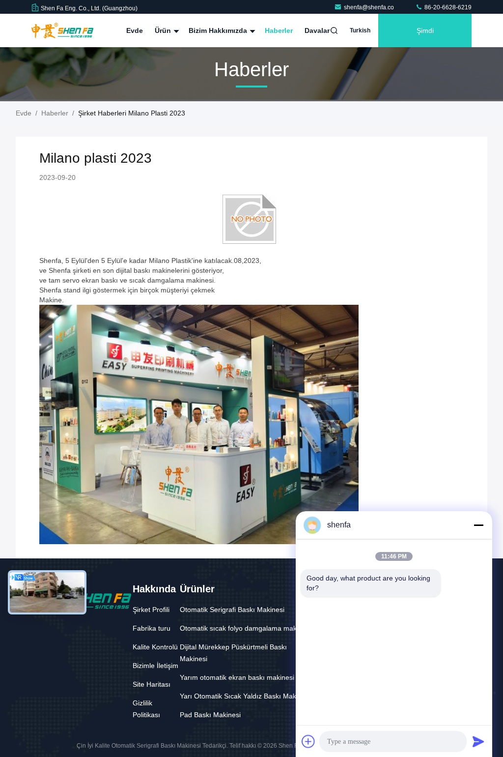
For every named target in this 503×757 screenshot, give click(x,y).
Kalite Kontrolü (155, 647)
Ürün (164, 30)
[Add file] (308, 741)
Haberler (279, 30)
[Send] (478, 741)
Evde (134, 30)
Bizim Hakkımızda (219, 30)
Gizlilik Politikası (146, 709)
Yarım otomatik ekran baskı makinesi (237, 677)
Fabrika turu (151, 628)
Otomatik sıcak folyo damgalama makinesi (245, 628)
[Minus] (478, 525)
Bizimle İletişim (155, 666)
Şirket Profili (151, 609)
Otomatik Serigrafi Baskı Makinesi (232, 609)
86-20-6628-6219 (447, 7)
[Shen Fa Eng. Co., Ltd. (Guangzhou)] (62, 30)
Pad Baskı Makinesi (210, 715)
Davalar (317, 30)
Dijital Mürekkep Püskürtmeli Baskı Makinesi (233, 653)
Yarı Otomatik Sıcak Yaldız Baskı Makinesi (245, 696)
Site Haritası (151, 684)
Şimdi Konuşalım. (425, 37)
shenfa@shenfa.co (369, 7)
